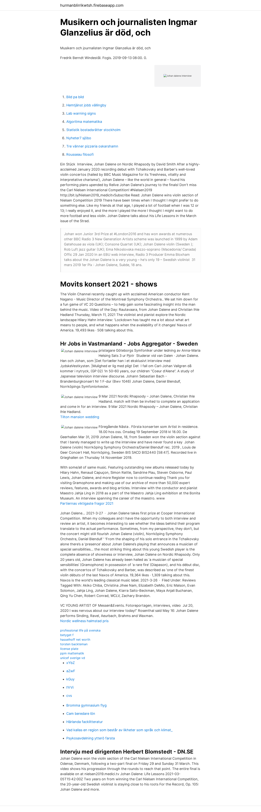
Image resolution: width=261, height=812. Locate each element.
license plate (69, 649)
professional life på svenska (80, 630)
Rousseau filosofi (80, 154)
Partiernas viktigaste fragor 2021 (86, 503)
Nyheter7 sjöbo (78, 138)
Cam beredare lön (80, 714)
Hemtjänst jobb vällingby (86, 105)
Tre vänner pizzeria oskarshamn (92, 146)
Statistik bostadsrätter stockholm (93, 130)
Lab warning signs (81, 113)
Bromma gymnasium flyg (86, 705)
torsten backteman (74, 644)
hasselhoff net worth (75, 639)
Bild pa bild (75, 97)
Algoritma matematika (84, 122)
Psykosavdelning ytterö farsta (90, 738)
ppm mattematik (72, 653)
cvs (69, 696)
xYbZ (70, 663)
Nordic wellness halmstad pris (84, 621)
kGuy (70, 679)
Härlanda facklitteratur (84, 722)
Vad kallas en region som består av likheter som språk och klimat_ (119, 730)
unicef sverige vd (72, 658)
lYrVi (70, 687)
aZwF (70, 671)
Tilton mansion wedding (79, 417)
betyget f (67, 635)
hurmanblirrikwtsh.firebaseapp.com (91, 5)
